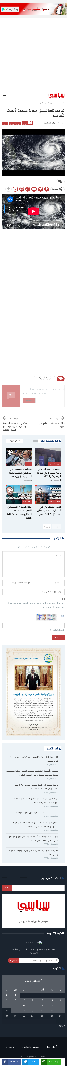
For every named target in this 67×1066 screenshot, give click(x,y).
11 (52, 1005)
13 (32, 1005)
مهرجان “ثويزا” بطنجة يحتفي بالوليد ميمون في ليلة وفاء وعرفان (33, 853)
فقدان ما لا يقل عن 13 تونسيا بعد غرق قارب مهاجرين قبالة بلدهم (34, 759)
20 (32, 1011)
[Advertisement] (33, 52)
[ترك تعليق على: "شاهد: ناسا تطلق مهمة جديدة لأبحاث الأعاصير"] (60, 181)
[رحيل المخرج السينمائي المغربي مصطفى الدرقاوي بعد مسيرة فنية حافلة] (19, 494)
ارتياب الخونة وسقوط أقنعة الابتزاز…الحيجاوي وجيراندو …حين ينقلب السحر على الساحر (32, 839)
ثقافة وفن (26, 501)
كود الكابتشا (58, 630)
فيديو (25, 123)
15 (15, 1005)
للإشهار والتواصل (30, 1047)
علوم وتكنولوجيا (15, 123)
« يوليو (62, 1026)
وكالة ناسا (38, 378)
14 (24, 1005)
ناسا (45, 378)
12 (42, 1005)
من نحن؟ (9, 1047)
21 (24, 1011)
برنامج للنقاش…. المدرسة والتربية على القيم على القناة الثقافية (14, 426)
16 (6, 1005)
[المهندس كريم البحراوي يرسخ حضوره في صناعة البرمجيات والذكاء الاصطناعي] (48, 457)
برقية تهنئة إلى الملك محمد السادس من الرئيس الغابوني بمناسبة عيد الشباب (36, 787)
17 (60, 1011)
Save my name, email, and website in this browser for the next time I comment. (36, 605)
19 (42, 1011)
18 (52, 1011)
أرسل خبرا (52, 1047)
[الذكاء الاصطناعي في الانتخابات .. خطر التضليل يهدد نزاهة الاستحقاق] (48, 494)
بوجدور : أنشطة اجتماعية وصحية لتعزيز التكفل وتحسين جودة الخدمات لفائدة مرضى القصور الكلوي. (32, 773)
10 (60, 1005)
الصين (52, 378)
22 (15, 1011)
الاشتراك (13, 960)
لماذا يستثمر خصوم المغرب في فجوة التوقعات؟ (36, 813)
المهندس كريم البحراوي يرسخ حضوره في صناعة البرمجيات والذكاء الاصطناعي (36, 801)
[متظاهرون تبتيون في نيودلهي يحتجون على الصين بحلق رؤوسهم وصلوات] (19, 457)
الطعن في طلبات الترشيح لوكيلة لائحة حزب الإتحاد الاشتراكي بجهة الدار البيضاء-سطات (34, 825)
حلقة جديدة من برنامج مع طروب (52, 425)
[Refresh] (63, 615)
